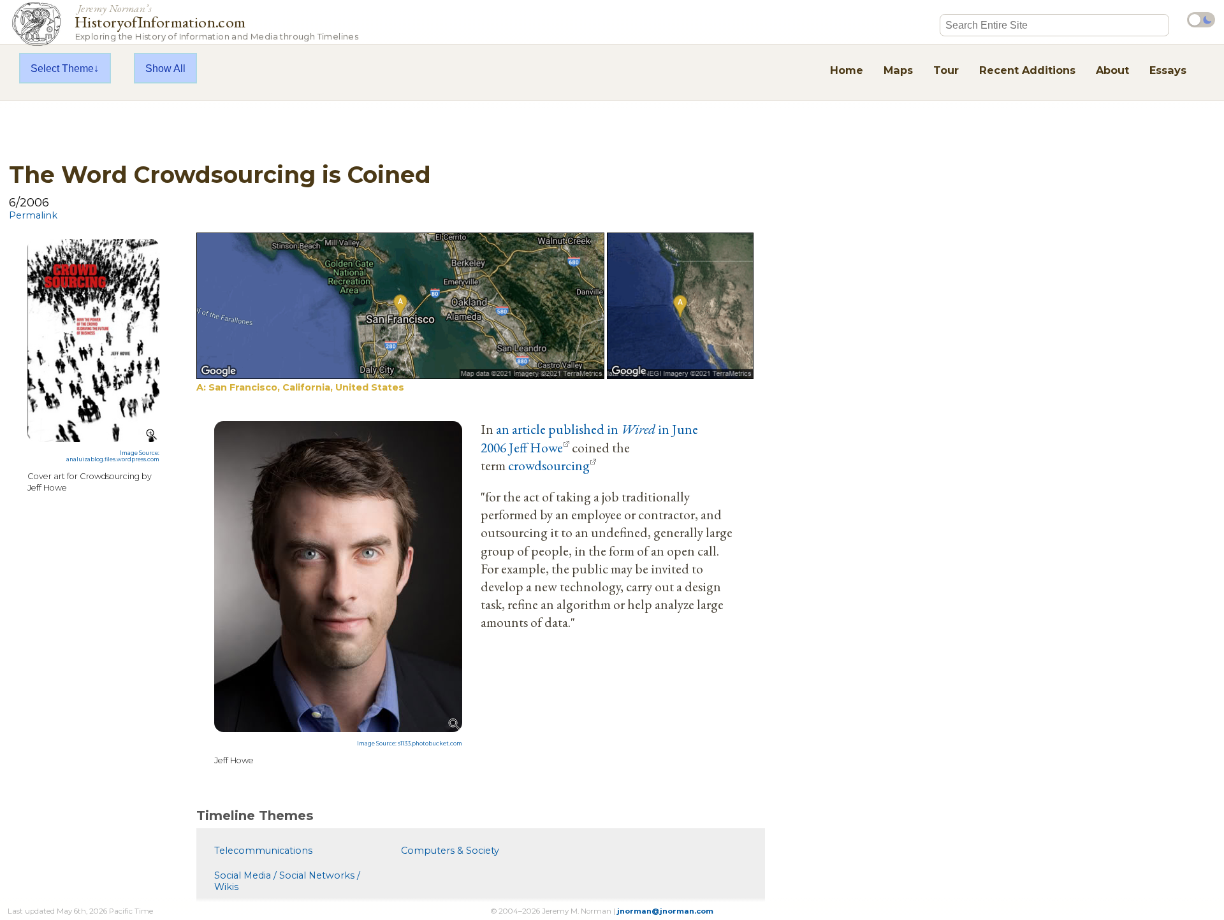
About (1112, 70)
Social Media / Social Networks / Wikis (287, 881)
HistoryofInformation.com (216, 21)
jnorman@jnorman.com (665, 911)
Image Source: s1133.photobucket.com (409, 743)
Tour (946, 70)
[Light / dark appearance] (1201, 19)
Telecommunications (263, 850)
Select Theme (62, 68)
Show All (165, 68)
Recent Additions (1027, 70)
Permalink (33, 215)
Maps (898, 70)
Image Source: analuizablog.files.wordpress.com (112, 456)
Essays (1167, 70)
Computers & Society (450, 850)
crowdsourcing (549, 465)
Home (846, 70)
